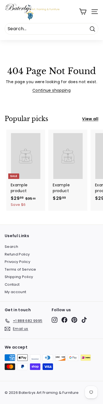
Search (11, 246)
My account (15, 291)
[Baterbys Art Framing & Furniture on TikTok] (84, 320)
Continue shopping (51, 90)
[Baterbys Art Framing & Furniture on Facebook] (64, 320)
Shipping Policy (19, 276)
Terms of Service (20, 269)
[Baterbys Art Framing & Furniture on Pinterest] (74, 320)
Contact (12, 284)
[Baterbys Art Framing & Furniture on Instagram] (54, 320)
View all (90, 119)
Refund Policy (17, 254)
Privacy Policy (17, 261)
